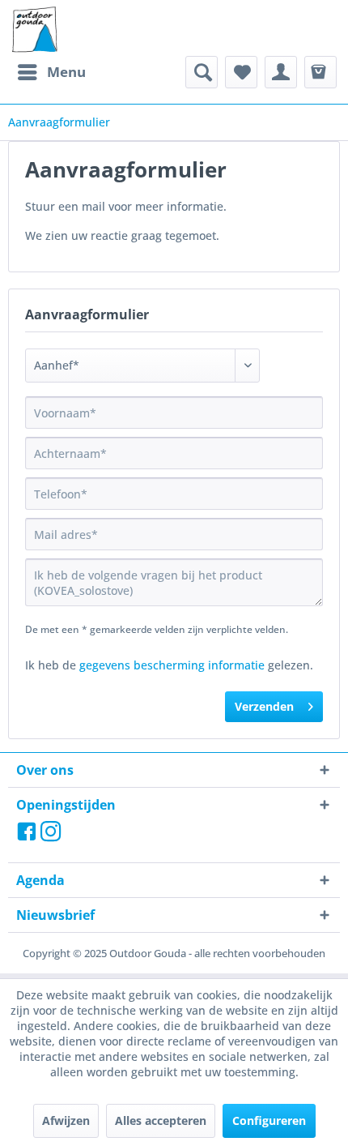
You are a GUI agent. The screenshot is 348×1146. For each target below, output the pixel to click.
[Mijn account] (281, 72)
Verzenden (264, 706)
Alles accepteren (160, 1120)
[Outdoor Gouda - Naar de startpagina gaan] (34, 30)
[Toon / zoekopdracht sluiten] (201, 72)
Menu (66, 71)
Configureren (269, 1120)
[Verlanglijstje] (241, 72)
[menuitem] (51, 72)
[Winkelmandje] (320, 72)
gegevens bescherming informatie (172, 665)
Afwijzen (66, 1120)
